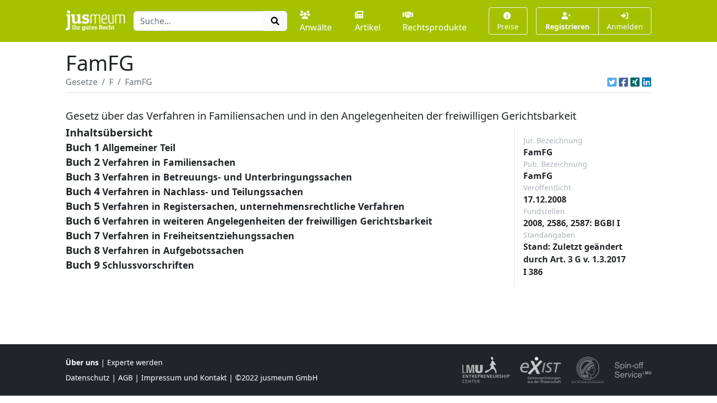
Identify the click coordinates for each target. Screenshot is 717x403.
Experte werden (135, 362)
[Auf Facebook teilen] (623, 82)
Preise (508, 26)
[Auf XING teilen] (635, 82)
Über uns (82, 362)
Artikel (368, 27)
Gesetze (82, 82)
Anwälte (316, 27)
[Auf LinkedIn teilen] (646, 82)
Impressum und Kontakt (184, 378)
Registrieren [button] (567, 26)
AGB (125, 378)
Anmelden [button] (625, 26)
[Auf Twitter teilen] (612, 82)
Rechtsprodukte (435, 27)
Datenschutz (88, 378)
